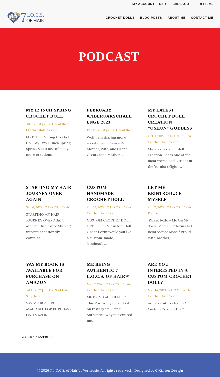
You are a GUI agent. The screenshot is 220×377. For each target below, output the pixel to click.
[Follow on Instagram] (100, 361)
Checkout (182, 4)
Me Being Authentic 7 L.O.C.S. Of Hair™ (108, 270)
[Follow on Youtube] (130, 360)
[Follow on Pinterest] (109, 361)
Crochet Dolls (120, 17)
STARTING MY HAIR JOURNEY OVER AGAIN (48, 193)
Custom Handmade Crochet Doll (105, 193)
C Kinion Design (169, 370)
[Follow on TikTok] (120, 360)
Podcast (154, 213)
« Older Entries (37, 337)
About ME (176, 17)
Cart (163, 4)
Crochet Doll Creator (41, 130)
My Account (143, 4)
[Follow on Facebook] (89, 360)
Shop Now (33, 296)
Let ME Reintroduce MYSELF (165, 193)
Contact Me (202, 17)
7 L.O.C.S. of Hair (56, 124)
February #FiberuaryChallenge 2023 (109, 116)
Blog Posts (151, 17)
